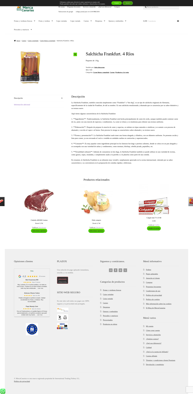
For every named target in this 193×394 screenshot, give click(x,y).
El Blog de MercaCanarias (155, 308)
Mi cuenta (61, 7)
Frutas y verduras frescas (23, 21)
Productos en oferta (110, 324)
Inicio (18, 41)
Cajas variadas (61, 21)
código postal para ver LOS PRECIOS (88, 11)
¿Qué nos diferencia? (105, 7)
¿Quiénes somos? (152, 339)
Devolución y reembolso (155, 365)
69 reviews (42, 276)
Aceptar (116, 3)
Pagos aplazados (152, 274)
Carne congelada (33, 41)
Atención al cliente (153, 278)
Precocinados (108, 320)
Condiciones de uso (153, 291)
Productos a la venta (122, 72)
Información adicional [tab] (22, 105)
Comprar (117, 7)
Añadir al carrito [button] (154, 228)
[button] (75, 54)
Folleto (148, 270)
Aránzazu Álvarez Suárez (32, 293)
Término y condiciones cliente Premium (160, 360)
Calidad (149, 347)
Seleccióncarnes (99, 67)
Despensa (98, 21)
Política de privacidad (154, 295)
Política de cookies (153, 299)
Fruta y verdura (44, 21)
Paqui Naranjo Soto (32, 306)
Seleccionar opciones (39, 231)
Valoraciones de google (65, 11)
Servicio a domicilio (89, 7)
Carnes (86, 21)
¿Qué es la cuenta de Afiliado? (157, 352)
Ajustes (128, 3)
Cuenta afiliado (151, 356)
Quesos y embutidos (116, 21)
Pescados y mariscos (21, 30)
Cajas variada (75, 21)
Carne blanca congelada (47, 41)
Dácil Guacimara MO (32, 280)
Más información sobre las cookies (158, 304)
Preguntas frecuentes (73, 7)
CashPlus (157, 225)
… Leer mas (39, 288)
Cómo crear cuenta (153, 330)
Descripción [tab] (18, 98)
